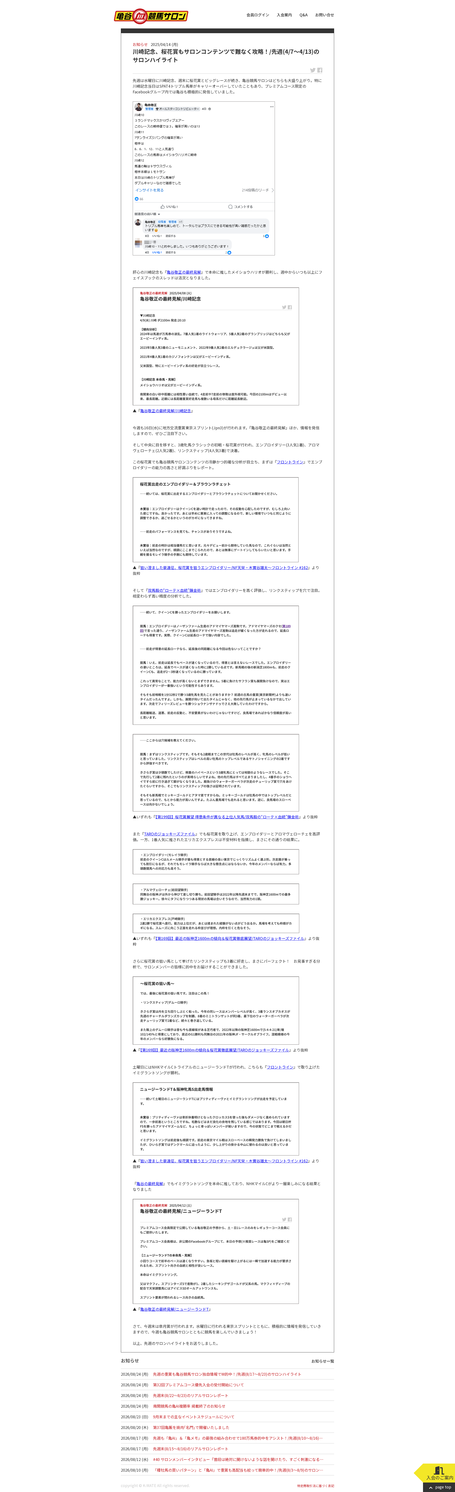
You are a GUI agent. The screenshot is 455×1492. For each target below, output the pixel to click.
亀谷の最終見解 (149, 1183)
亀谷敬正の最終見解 (184, 272)
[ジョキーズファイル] (216, 861)
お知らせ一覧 (322, 1361)
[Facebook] (204, 178)
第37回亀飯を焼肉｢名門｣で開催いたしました (191, 1427)
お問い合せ (324, 15)
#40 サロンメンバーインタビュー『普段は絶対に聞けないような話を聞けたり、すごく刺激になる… (238, 1459)
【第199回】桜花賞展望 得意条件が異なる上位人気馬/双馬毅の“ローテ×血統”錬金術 (227, 817)
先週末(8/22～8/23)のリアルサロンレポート (190, 1395)
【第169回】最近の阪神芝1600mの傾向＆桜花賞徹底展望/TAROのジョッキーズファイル (229, 938)
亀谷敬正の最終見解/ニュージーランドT (174, 1309)
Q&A (304, 15)
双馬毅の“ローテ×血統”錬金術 (174, 590)
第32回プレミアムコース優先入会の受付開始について (198, 1385)
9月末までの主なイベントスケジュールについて (194, 1416)
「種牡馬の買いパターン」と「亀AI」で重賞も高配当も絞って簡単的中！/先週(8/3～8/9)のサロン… (238, 1470)
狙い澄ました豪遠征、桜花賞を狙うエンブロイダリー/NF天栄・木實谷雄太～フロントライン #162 (224, 567)
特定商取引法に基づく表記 (315, 1485)
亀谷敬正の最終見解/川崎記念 (165, 410)
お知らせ (140, 44)
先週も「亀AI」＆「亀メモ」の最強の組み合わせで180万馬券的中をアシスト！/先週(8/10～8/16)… (238, 1438)
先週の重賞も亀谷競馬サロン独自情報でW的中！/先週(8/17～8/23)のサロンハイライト (227, 1374)
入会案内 (284, 15)
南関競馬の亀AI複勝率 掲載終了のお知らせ (189, 1406)
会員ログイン (257, 15)
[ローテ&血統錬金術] (216, 665)
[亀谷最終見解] (216, 346)
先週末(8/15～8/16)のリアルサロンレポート (190, 1448)
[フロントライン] (216, 519)
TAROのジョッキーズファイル (169, 834)
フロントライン (290, 462)
